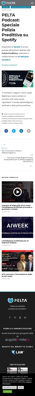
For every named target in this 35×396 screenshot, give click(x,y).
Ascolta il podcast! (9, 65)
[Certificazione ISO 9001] (12, 370)
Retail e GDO (11, 121)
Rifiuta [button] (21, 387)
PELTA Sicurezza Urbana (15, 118)
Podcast (6, 7)
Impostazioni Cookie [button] (10, 387)
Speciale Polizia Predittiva (21, 7)
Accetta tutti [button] (7, 391)
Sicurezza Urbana (13, 123)
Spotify (17, 47)
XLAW (20, 123)
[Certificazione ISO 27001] (23, 370)
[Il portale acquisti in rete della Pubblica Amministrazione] (17, 340)
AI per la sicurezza (9, 114)
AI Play (17, 114)
